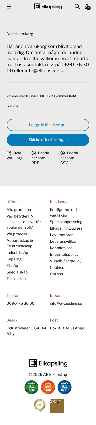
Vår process (17, 234)
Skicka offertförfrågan (48, 140)
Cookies (57, 267)
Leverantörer (61, 235)
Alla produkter (19, 209)
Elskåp (12, 265)
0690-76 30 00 (20, 303)
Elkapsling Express (66, 228)
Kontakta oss (61, 248)
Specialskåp (17, 272)
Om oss (56, 274)
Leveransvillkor (63, 241)
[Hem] (48, 6)
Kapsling (14, 259)
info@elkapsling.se (66, 303)
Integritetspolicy (64, 254)
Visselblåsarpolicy (65, 261)
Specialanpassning (66, 222)
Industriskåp (17, 252)
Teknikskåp (16, 278)
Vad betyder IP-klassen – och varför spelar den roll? (24, 222)
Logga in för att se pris (48, 125)
